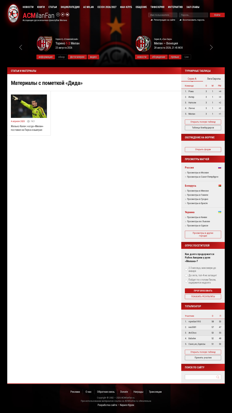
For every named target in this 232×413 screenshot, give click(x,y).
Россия (189, 167)
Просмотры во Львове (198, 221)
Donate (124, 391)
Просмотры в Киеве (197, 217)
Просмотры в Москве (198, 172)
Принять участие (203, 357)
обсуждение (158, 57)
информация (46, 57)
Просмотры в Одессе (197, 225)
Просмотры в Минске (198, 191)
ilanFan (38, 16)
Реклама (75, 391)
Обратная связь (106, 391)
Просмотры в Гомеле (197, 195)
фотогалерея (77, 57)
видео (93, 57)
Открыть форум (203, 149)
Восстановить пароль (194, 20)
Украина (189, 212)
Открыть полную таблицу (203, 121)
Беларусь (190, 185)
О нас (89, 391)
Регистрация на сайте (164, 20)
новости (141, 57)
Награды (138, 391)
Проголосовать (203, 290)
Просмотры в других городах (203, 234)
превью (175, 57)
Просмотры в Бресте (197, 203)
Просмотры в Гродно (197, 199)
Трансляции (155, 391)
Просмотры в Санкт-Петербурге (202, 177)
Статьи (52, 7)
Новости (28, 7)
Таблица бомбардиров (203, 127)
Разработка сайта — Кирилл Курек (116, 405)
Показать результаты (203, 296)
